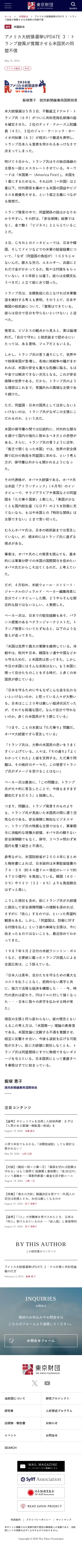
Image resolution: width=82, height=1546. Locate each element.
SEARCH (11, 1447)
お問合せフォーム (41, 1340)
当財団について (15, 1398)
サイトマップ (63, 1519)
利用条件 (16, 1519)
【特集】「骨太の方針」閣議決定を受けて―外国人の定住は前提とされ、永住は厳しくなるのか (41, 1198)
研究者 (9, 1410)
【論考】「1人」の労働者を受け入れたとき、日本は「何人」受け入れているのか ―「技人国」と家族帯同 (41, 1219)
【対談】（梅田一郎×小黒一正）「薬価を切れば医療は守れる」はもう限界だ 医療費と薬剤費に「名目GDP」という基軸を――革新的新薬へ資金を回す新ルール (41, 1173)
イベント (10, 1435)
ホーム (8, 16)
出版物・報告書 (15, 1423)
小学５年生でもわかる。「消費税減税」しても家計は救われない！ (41, 1148)
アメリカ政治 (13, 68)
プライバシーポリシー (38, 1519)
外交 (27, 68)
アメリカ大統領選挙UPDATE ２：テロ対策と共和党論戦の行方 (41, 1269)
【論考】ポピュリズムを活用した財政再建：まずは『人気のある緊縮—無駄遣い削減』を (41, 1126)
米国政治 (24, 16)
